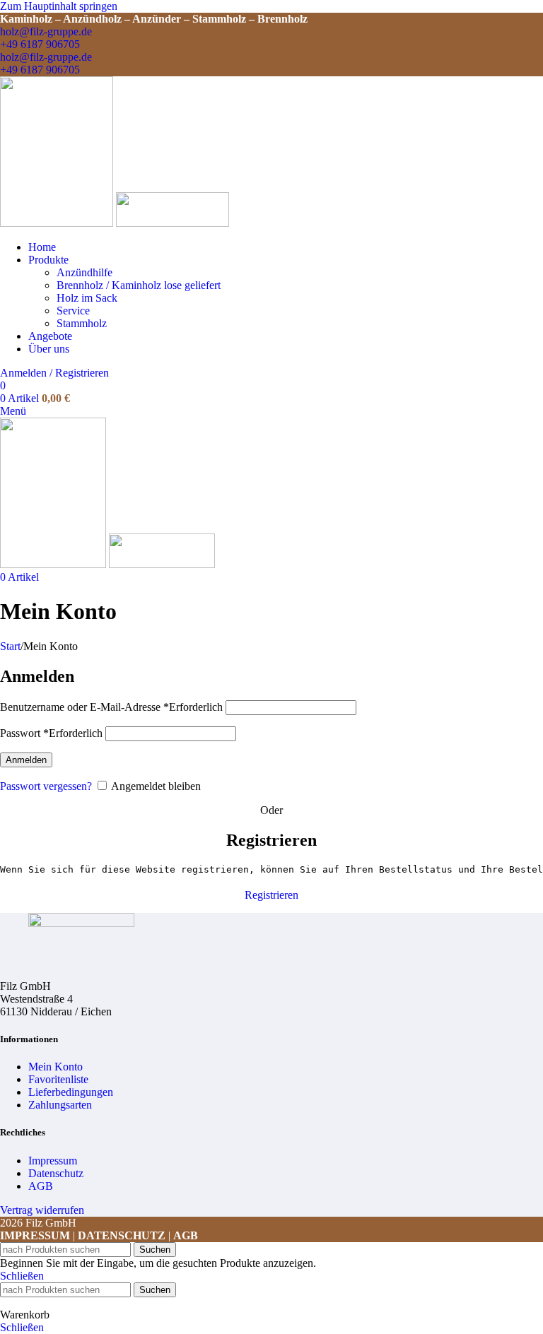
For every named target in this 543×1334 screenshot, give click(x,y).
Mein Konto (55, 1067)
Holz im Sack (87, 298)
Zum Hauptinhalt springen (58, 6)
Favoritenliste (58, 1079)
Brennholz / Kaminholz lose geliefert (139, 285)
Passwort (51, 733)
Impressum (52, 1161)
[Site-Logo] (58, 223)
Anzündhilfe (84, 272)
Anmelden (26, 760)
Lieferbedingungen (70, 1092)
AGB (40, 1186)
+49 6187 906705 (40, 44)
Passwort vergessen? (46, 786)
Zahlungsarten (60, 1105)
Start (10, 646)
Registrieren (271, 895)
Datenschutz (55, 1173)
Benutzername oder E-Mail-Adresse (111, 707)
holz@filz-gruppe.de (46, 31)
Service (73, 311)
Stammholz (82, 323)
